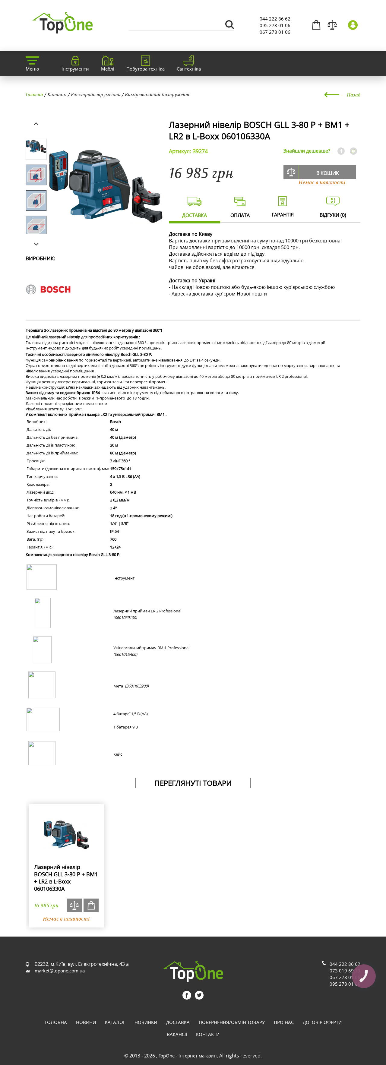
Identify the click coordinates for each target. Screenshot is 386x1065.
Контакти (208, 1034)
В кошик (327, 173)
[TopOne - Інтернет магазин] (62, 30)
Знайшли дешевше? (306, 150)
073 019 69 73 (345, 971)
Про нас (284, 1022)
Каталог (57, 94)
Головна (34, 94)
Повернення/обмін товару (232, 1022)
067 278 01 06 (275, 32)
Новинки (145, 1022)
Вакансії (177, 1034)
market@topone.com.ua (60, 971)
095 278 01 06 (275, 25)
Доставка (178, 1022)
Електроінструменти (96, 94)
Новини (86, 1022)
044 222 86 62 (275, 19)
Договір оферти (322, 1022)
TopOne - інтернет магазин (188, 1056)
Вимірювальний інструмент (157, 94)
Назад (353, 95)
